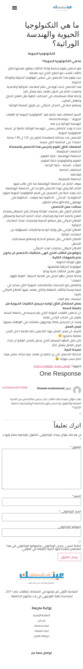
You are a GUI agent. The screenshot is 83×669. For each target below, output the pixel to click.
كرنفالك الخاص (41, 635)
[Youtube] (30, 661)
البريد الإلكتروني (70, 511)
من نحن (41, 620)
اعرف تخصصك (41, 625)
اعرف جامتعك (41, 630)
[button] (15, 8)
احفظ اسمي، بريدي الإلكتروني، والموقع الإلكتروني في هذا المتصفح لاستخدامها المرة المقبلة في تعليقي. (43, 547)
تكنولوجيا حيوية (43, 366)
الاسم (76, 495)
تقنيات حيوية (62, 366)
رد (80, 413)
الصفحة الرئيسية (41, 615)
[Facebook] (52, 661)
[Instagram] (41, 661)
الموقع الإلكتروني (69, 526)
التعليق (75, 446)
